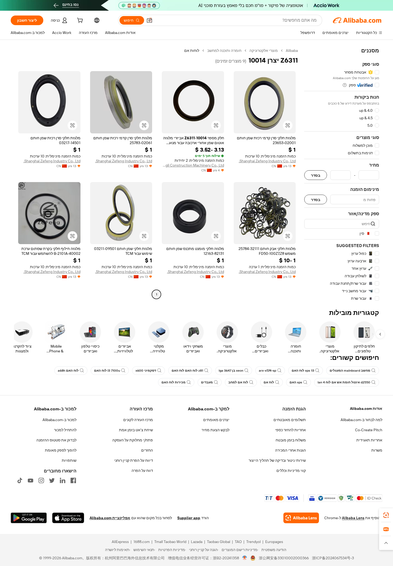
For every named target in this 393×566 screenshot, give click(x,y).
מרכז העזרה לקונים (138, 420)
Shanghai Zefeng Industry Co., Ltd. (267, 161)
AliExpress (120, 542)
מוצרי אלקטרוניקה (263, 50)
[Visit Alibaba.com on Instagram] (41, 480)
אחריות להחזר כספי (290, 430)
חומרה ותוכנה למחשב (224, 50)
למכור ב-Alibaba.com (59, 420)
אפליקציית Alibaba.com (110, 518)
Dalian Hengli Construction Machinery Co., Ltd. (193, 165)
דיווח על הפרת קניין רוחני (133, 460)
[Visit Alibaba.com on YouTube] (30, 480)
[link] (386, 515)
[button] (149, 20)
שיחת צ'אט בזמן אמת (136, 430)
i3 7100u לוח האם (107, 370)
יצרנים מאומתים (216, 420)
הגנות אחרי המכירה (290, 450)
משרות (376, 450)
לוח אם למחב (238, 382)
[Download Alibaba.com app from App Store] (68, 518)
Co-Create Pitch (368, 430)
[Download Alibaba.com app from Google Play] (29, 518)
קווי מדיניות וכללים (291, 470)
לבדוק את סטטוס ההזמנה (56, 440)
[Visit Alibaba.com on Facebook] (73, 480)
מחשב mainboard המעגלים (350, 370)
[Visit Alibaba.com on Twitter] (52, 480)
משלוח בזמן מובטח (291, 440)
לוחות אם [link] (191, 50)
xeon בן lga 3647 (231, 370)
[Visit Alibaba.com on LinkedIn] (62, 480)
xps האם (296, 382)
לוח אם (269, 382)
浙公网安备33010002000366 (284, 558)
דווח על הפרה (142, 470)
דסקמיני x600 (146, 370)
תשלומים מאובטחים (289, 420)
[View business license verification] (244, 558)
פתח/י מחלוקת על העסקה (132, 440)
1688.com (141, 542)
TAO (238, 542)
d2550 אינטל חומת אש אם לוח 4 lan (344, 382)
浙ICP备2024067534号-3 (333, 558)
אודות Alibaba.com (366, 408)
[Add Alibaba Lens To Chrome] (301, 518)
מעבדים (207, 382)
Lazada (196, 542)
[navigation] (341, 174)
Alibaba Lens (353, 518)
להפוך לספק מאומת (60, 450)
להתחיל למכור (65, 430)
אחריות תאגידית (369, 440)
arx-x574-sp (267, 370)
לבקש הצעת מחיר (215, 430)
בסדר (315, 175)
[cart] (79, 21)
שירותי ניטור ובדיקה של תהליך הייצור (277, 460)
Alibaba (292, 50)
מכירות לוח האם (173, 382)
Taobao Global (218, 542)
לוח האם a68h (68, 370)
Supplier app (188, 518)
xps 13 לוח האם (303, 370)
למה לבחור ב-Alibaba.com (361, 420)
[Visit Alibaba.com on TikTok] (20, 480)
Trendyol (253, 542)
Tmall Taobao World (170, 542)
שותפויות (69, 460)
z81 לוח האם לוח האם (187, 370)
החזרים (147, 450)
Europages (274, 542)
